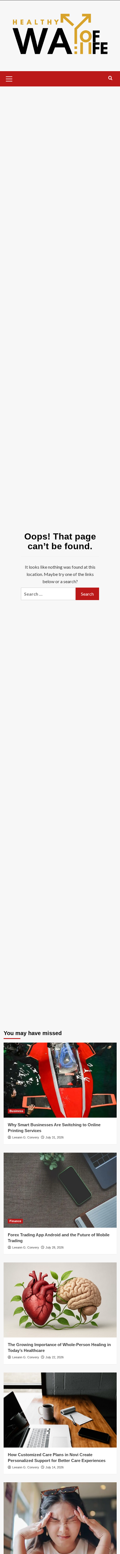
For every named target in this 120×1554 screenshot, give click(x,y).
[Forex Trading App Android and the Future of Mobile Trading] (60, 1190)
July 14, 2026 (54, 1467)
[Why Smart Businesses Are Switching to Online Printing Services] (60, 1080)
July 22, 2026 (54, 1357)
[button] (9, 78)
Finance (15, 1221)
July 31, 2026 (54, 1137)
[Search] (110, 78)
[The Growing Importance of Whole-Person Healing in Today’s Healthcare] (60, 1299)
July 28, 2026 (54, 1247)
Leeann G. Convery (25, 1137)
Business (16, 1111)
